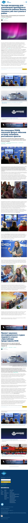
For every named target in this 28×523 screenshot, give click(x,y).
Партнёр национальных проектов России (5, 517)
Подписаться (24, 69)
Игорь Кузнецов (5, 348)
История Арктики (20, 142)
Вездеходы (2, 18)
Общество (5, 496)
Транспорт (14, 347)
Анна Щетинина (4, 19)
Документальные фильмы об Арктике (12, 142)
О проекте (2, 491)
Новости (5, 491)
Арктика (6, 347)
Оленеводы (6, 18)
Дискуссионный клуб (12, 495)
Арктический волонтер (13, 502)
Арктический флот (3, 142)
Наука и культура (6, 497)
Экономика (5, 495)
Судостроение (3, 143)
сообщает (9, 48)
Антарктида (2, 347)
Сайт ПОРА (11, 491)
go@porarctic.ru (11, 510)
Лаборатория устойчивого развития (14, 496)
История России (8, 143)
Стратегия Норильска (12, 497)
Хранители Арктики (12, 501)
